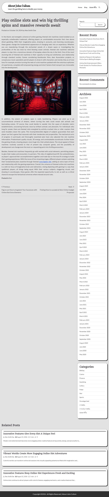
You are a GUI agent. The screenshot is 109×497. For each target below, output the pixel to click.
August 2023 (84, 232)
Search (82, 21)
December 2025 (85, 125)
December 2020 (85, 328)
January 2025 (84, 167)
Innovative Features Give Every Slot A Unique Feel (29, 433)
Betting (82, 370)
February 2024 (84, 209)
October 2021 (84, 297)
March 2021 (84, 316)
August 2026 (84, 98)
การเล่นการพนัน (85, 409)
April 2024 (83, 201)
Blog (85, 7)
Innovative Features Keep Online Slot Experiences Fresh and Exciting (39, 473)
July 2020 (83, 347)
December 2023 (85, 216)
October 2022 (84, 270)
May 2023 (83, 243)
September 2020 (85, 339)
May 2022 (83, 278)
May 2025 (83, 151)
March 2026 (84, 113)
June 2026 (83, 105)
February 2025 (84, 163)
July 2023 (83, 236)
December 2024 (85, 170)
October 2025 (84, 132)
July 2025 (83, 144)
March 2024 (84, 205)
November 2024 (85, 174)
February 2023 (84, 255)
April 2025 (83, 155)
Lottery (82, 386)
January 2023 (84, 259)
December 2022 (85, 262)
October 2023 (84, 224)
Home (80, 7)
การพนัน (82, 405)
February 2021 (84, 320)
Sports (82, 397)
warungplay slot (45, 162)
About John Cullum (19, 5)
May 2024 (83, 197)
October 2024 (84, 178)
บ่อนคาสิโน (93, 7)
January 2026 (84, 121)
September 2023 (85, 228)
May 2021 (83, 308)
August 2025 (84, 140)
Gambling (83, 382)
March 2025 (84, 159)
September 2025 (85, 136)
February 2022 (84, 285)
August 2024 (84, 186)
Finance (82, 378)
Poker (81, 389)
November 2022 (85, 266)
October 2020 (84, 335)
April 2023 (83, 247)
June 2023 (83, 239)
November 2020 (85, 331)
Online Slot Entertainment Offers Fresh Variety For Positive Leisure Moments (91, 65)
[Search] (99, 7)
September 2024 (85, 182)
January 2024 (84, 213)
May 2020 (83, 354)
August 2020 (84, 343)
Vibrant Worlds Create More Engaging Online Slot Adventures (35, 453)
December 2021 (85, 293)
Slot (10, 178)
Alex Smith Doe (30, 30)
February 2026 (84, 117)
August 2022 (84, 274)
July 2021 (83, 301)
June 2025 (83, 148)
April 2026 (83, 109)
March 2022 (84, 282)
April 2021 (83, 312)
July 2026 (83, 102)
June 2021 (83, 305)
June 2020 (83, 350)
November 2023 (85, 220)
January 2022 (84, 289)
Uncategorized (84, 401)
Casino (82, 374)
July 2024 (83, 190)
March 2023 (84, 251)
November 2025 (85, 128)
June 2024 (83, 193)
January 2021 (84, 324)
